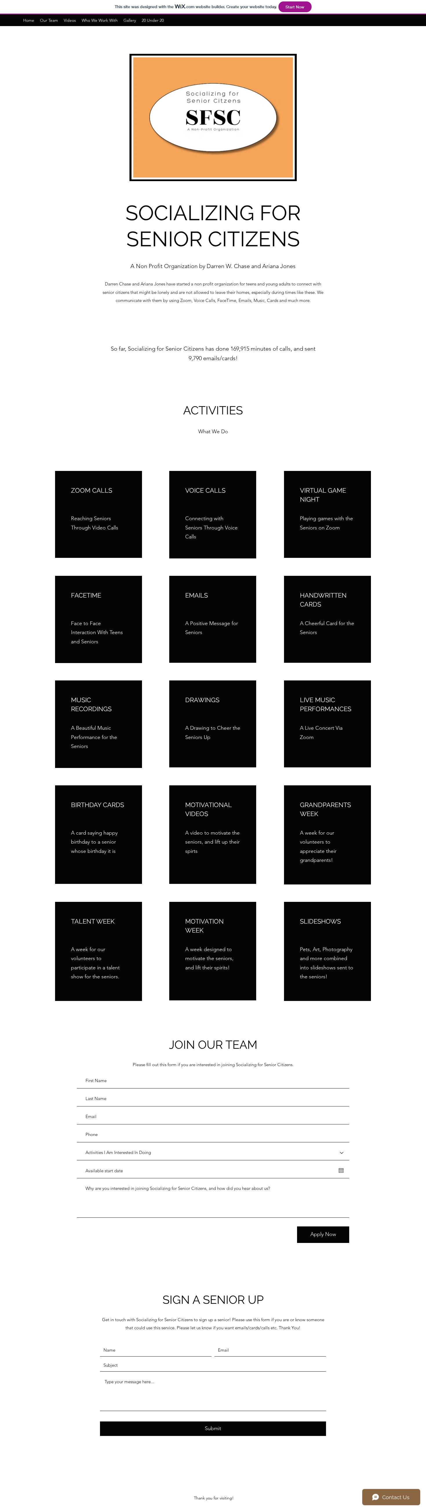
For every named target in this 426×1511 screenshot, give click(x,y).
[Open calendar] (341, 1170)
